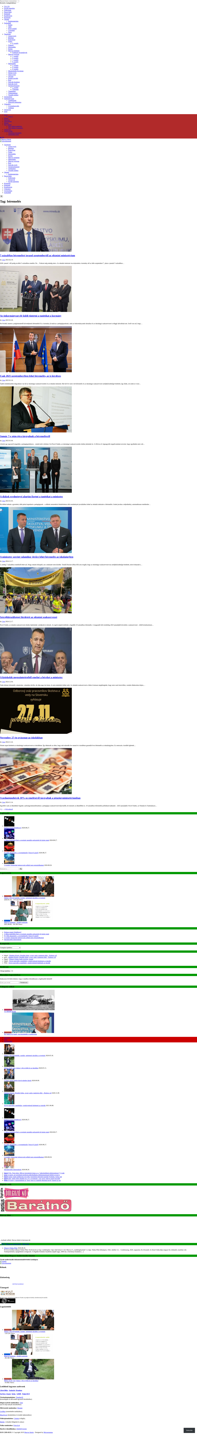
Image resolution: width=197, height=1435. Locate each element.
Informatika (12, 47)
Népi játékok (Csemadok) (15, 128)
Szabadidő (7, 23)
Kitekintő (7, 14)
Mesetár (6, 123)
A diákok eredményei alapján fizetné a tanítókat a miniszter (31, 496)
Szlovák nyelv (12, 84)
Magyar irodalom (13, 51)
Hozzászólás (8, 1041)
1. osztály (15, 56)
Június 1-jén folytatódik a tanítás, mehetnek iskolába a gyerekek (24, 898)
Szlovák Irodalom (14, 82)
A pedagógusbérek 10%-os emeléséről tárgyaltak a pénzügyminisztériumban (40, 798)
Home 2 (10, 116)
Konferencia (8, 16)
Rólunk (6, 118)
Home (6, 115)
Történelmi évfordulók (14, 133)
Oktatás (6, 19)
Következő (9, 809)
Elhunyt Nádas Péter (10, 1229)
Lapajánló (11, 30)
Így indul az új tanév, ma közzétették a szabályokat (20, 1034)
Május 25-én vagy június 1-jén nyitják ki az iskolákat (21, 1068)
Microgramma (48, 1413)
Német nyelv (12, 73)
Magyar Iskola (29, 1413)
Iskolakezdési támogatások (12, 939)
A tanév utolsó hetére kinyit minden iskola (17, 1080)
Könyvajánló (12, 28)
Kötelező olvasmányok (19, 52)
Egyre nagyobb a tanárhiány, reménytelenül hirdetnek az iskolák (30, 961)
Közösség (7, 17)
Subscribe (189, 1430)
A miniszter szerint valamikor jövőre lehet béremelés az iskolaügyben (36, 556)
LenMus (2, 1392)
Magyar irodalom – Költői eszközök (15, 922)
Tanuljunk (7, 34)
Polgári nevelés (13, 78)
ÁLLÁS (7, 6)
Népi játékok (7, 125)
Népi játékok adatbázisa (15, 126)
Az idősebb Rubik (10, 1011)
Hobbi (10, 25)
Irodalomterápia (13, 21)
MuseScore (3, 1396)
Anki (21, 1384)
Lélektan (11, 108)
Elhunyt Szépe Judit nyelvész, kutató (21, 959)
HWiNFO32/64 (21, 1410)
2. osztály (15, 65)
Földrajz (11, 45)
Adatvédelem (8, 121)
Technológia (8, 97)
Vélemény (7, 104)
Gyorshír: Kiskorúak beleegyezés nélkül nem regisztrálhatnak (24, 865)
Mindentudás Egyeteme (15, 71)
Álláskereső (7, 129)
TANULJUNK (8, 131)
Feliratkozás (23, 982)
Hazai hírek (8, 12)
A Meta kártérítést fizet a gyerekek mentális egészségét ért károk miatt (26, 840)
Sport (10, 32)
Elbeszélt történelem (14, 102)
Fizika (10, 41)
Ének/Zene (11, 40)
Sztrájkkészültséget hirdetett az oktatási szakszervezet (28, 617)
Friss (5, 1039)
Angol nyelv (12, 36)
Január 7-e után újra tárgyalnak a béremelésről (25, 436)
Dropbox (19, 1371)
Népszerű (7, 1038)
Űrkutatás (15, 89)
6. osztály (15, 58)
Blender (19, 1389)
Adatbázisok (12, 100)
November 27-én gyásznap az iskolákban (21, 737)
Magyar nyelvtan (13, 54)
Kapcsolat (7, 120)
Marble (2, 1403)
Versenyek (7, 110)
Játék (9, 27)
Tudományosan (9, 99)
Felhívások (7, 10)
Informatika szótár (13, 134)
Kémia (10, 49)
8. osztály (15, 43)
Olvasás (10, 76)
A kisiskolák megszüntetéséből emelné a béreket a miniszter (31, 677)
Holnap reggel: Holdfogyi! (12, 828)
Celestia (16, 1399)
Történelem (12, 91)
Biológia (11, 38)
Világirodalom (12, 93)
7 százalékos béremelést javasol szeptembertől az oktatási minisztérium (37, 255)
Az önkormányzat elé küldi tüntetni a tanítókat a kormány (30, 315)
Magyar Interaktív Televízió (17, 1225)
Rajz (9, 80)
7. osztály (15, 60)
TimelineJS (19, 1378)
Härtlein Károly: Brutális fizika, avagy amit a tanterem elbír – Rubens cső (33, 955)
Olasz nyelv (12, 75)
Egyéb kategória (9, 8)
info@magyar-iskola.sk (17, 1264)
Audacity (12, 1371)
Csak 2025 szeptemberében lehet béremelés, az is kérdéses (30, 376)
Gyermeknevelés (13, 106)
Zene (5, 111)
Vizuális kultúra (13, 95)
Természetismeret (13, 86)
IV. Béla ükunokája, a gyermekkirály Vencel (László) (21, 853)
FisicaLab (16, 1406)
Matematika (12, 63)
